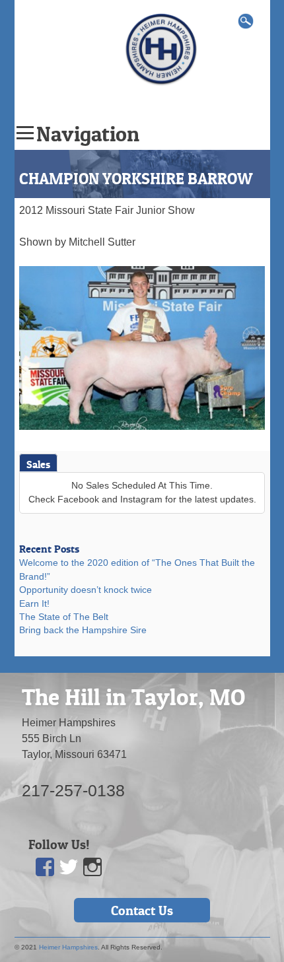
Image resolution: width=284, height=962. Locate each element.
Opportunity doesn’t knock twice (85, 590)
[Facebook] (44, 867)
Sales (38, 464)
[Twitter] (68, 867)
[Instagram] (92, 867)
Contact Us (142, 910)
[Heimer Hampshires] (161, 48)
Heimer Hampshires (68, 947)
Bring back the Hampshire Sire (83, 630)
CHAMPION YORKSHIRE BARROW (135, 178)
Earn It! (34, 604)
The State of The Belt (63, 617)
